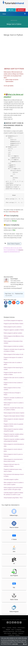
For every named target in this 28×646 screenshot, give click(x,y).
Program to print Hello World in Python (13, 323)
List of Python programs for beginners (13, 320)
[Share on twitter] (18, 302)
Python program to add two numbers (13, 333)
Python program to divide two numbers (13, 346)
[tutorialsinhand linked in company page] (13, 623)
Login (11, 10)
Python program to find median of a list (13, 354)
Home (4, 14)
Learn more (15, 644)
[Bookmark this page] (5, 306)
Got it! (25, 644)
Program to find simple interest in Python (14, 416)
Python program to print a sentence (12, 326)
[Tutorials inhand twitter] (18, 623)
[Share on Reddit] (22, 302)
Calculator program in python (11, 479)
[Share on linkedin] (9, 302)
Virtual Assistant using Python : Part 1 (13, 497)
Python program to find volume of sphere (14, 412)
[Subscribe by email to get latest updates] (10, 623)
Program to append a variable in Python (14, 329)
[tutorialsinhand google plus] (20, 623)
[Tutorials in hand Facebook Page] (15, 623)
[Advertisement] (14, 52)
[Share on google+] (14, 302)
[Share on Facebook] (5, 302)
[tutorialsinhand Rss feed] (8, 623)
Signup (21, 10)
